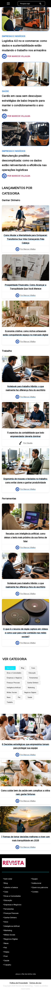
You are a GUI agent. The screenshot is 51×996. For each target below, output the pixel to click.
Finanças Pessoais (13, 683)
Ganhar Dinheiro (32, 683)
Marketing (31, 687)
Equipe (35, 879)
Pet (19, 697)
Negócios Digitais (30, 692)
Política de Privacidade (19, 983)
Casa (33, 668)
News (9, 697)
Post (6, 956)
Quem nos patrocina (40, 887)
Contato (35, 892)
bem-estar (10, 668)
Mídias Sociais (12, 692)
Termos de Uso (35, 983)
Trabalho (10, 702)
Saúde (30, 697)
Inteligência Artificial (14, 687)
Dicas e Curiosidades (14, 673)
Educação (32, 673)
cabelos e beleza (11, 887)
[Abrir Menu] (8, 3)
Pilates (6, 952)
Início (6, 922)
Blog (22, 668)
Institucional (36, 883)
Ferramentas (33, 678)
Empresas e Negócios (14, 678)
